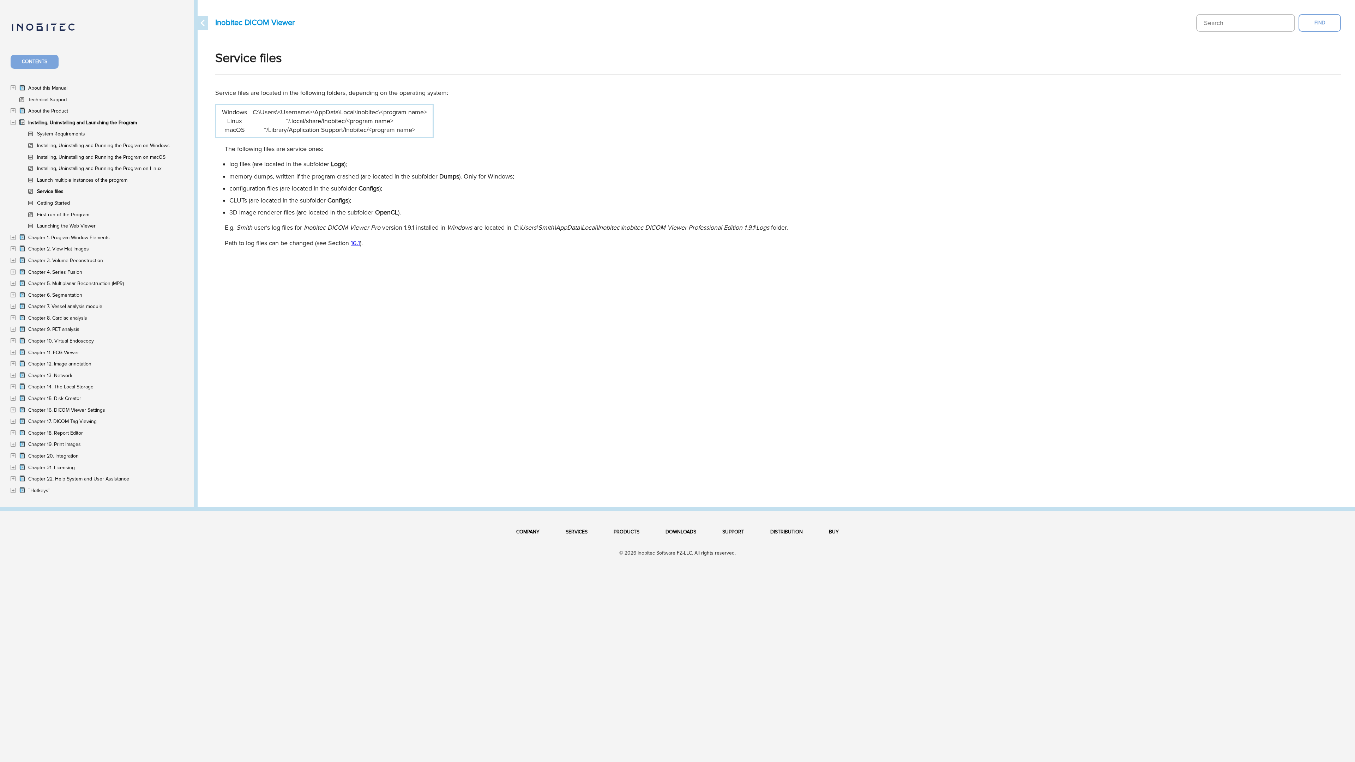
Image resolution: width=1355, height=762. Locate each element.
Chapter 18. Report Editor (55, 433)
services (577, 532)
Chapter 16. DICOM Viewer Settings (66, 410)
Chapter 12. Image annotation (59, 364)
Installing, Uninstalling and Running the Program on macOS (101, 157)
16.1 (355, 243)
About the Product (48, 111)
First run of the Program (63, 215)
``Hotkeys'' (39, 491)
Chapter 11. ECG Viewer (53, 353)
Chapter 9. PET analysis (53, 329)
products (626, 532)
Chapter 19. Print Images (54, 444)
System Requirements (61, 134)
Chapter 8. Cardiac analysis (57, 318)
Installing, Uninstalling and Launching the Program (82, 123)
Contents (34, 62)
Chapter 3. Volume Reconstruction (65, 261)
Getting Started (53, 203)
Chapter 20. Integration (53, 456)
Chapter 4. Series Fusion (55, 272)
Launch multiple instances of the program (82, 180)
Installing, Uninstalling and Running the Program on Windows (103, 146)
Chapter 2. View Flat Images (58, 249)
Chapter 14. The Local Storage (61, 387)
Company (528, 532)
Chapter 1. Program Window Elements (69, 238)
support (733, 532)
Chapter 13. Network (50, 376)
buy (834, 532)
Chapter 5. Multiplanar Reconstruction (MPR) (76, 283)
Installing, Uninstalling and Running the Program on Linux (99, 168)
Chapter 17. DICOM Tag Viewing (62, 421)
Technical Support (47, 100)
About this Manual (47, 88)
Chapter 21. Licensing (51, 468)
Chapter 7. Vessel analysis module (65, 306)
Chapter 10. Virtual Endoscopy (61, 341)
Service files (50, 191)
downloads (681, 532)
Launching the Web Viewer (66, 226)
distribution (786, 532)
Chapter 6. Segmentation (55, 295)
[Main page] (50, 31)
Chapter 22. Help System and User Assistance (78, 479)
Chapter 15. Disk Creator (54, 398)
